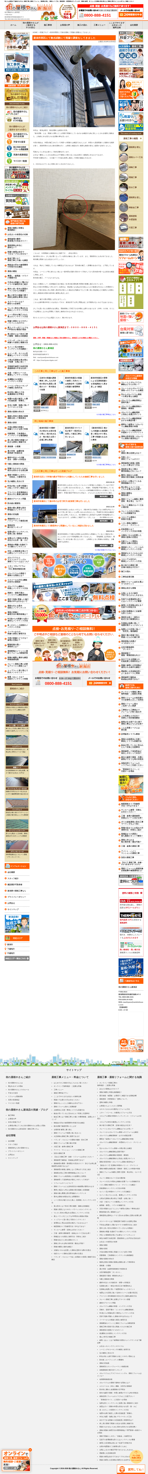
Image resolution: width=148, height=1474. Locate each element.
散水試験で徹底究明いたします (65, 1126)
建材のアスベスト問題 (17, 499)
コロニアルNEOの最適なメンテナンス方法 (131, 560)
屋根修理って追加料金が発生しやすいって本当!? (131, 752)
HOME (35, 32)
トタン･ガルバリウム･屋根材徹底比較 (17, 567)
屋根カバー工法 (136, 157)
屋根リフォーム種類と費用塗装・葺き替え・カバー (132, 500)
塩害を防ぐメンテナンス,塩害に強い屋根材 (18, 533)
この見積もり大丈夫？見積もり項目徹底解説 (130, 717)
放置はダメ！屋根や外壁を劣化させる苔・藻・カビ (118, 1406)
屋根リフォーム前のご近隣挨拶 (65, 1107)
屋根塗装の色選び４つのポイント (128, 642)
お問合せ (11, 903)
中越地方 (11, 953)
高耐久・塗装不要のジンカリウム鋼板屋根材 (18, 594)
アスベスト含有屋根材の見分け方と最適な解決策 (18, 493)
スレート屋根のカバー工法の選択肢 (132, 506)
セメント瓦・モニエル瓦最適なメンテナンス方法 (18, 354)
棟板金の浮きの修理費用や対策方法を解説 (18, 266)
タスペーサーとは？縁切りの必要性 (16, 303)
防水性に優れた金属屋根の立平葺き (112, 1389)
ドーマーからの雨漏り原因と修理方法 (17, 633)
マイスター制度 (13, 1103)
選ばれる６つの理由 (15, 1086)
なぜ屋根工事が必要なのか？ (131, 452)
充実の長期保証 (13, 1100)
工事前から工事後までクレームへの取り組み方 (131, 711)
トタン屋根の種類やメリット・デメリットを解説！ (118, 1185)
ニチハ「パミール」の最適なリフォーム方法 (115, 1113)
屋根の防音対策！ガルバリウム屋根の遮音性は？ (132, 437)
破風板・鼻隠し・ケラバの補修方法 (112, 1205)
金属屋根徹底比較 (105, 1379)
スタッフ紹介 (13, 878)
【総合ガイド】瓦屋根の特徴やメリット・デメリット (118, 1165)
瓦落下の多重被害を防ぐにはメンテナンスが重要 (131, 600)
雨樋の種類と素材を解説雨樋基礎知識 (18, 658)
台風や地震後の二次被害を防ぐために (131, 612)
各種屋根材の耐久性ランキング (110, 1370)
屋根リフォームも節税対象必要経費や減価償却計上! (132, 869)
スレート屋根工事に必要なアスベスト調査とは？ (18, 665)
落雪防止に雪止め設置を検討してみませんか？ (71, 1223)
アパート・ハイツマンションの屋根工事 (130, 852)
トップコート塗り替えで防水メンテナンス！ (18, 671)
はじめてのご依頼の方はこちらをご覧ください (71, 1083)
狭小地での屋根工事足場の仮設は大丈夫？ (130, 566)
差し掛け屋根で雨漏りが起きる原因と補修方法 (116, 1423)
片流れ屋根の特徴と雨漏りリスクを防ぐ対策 (18, 428)
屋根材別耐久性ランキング (15, 526)
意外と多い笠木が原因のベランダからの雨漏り (18, 290)
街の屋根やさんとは (15, 1083)
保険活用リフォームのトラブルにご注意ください (132, 764)
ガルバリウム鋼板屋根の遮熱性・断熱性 (131, 407)
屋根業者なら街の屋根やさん (18, 1148)
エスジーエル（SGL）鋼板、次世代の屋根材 (115, 1386)
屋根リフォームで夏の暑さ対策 (65, 1143)
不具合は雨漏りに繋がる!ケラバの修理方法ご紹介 (18, 283)
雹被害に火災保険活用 (107, 1453)
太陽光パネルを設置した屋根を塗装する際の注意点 (72, 1250)
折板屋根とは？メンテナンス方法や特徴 (131, 530)
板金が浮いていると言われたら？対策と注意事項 (132, 746)
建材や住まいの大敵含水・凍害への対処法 (17, 458)
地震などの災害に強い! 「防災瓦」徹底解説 (130, 630)
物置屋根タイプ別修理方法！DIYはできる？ (130, 805)
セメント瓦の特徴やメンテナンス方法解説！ (18, 348)
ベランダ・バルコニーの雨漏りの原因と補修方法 (18, 341)
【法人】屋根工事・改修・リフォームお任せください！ (74, 1157)
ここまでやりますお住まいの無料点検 (117, 25)
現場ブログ (44, 32)
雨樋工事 (133, 177)
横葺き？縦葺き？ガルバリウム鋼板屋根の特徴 (132, 425)
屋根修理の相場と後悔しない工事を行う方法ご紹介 (72, 1169)
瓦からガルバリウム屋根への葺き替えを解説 (131, 395)
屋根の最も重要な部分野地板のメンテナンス (17, 509)
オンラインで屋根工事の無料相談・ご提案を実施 (131, 693)
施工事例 (48, 25)
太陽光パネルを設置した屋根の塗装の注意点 (131, 536)
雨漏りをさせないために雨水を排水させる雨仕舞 (18, 469)
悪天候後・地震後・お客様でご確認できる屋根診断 (118, 1096)
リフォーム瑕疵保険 (15, 1096)
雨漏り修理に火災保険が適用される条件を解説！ (131, 666)
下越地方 (11, 949)
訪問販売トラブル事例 (130, 734)
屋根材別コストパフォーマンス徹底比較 (18, 520)
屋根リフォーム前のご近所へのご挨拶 (129, 705)
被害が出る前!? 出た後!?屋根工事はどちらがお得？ (132, 723)
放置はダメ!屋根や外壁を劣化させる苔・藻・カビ (18, 539)
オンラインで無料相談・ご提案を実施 (67, 1086)
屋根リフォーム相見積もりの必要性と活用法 (70, 1176)
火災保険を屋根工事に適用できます (67, 1136)
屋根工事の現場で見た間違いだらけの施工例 (130, 636)
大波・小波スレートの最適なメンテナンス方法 (18, 374)
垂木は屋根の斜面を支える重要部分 (67, 1196)
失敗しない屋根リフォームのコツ (130, 458)
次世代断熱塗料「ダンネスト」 (127, 648)
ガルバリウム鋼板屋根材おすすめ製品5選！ (131, 419)
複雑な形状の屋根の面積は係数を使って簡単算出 (117, 1262)
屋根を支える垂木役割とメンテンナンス (17, 607)
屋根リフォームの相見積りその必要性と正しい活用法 (132, 699)
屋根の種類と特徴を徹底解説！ (16, 229)
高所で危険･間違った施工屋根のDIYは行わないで (18, 600)
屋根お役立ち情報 (128, 588)
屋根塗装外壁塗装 (133, 218)
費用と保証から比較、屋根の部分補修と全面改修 (132, 476)
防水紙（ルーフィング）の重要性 (111, 1360)
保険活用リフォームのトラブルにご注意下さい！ (117, 1396)
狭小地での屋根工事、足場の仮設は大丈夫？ (115, 1125)
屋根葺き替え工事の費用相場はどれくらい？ (131, 470)
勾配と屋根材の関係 (16, 464)
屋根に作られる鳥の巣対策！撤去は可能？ (69, 1243)
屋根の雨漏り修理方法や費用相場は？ (18, 613)
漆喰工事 (133, 167)
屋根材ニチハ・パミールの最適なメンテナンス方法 (132, 548)
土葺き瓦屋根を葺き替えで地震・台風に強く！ (18, 361)
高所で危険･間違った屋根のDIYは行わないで (115, 1316)
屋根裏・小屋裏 (14, 446)
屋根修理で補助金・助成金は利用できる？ (130, 678)
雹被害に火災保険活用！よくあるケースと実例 (131, 672)
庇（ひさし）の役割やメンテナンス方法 (18, 626)
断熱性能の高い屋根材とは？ (14, 645)
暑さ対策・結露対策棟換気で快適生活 (113, 1269)
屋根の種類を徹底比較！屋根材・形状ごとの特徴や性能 (119, 1169)
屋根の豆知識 (13, 514)
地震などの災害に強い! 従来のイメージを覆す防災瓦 (118, 1293)
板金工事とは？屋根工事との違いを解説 (18, 259)
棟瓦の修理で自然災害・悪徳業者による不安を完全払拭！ (120, 1238)
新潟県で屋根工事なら (17, 891)
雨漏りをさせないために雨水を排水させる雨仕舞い (118, 1427)
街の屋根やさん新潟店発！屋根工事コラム (23, 1129)
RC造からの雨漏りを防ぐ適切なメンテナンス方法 (18, 620)
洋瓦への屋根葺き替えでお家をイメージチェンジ (18, 552)
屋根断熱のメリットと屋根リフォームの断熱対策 (18, 652)
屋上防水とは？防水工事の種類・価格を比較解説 (18, 335)
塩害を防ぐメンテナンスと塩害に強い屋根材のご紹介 (118, 1403)
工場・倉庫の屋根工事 (130, 846)
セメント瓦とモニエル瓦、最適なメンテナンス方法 (118, 1195)
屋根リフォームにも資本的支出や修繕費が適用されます (74, 1186)
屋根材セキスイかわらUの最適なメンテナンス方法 (132, 554)
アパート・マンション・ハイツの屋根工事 (69, 1150)
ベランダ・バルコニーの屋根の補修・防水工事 (71, 1140)
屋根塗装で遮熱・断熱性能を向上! (130, 654)
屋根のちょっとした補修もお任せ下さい (68, 1103)
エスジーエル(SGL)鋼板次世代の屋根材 (17, 581)
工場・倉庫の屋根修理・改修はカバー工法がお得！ (132, 817)
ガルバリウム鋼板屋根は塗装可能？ (131, 401)
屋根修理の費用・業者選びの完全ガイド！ (18, 240)
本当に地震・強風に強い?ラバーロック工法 (18, 406)
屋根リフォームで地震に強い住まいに (67, 1133)
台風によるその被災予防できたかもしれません (132, 594)
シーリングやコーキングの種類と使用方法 (18, 387)
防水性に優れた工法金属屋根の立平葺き (16, 393)
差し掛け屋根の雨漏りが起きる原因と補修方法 (18, 441)
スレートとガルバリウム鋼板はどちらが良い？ (131, 383)
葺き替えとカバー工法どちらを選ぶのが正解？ (131, 488)
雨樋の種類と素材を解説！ (63, 1247)
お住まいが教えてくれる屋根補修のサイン (131, 482)
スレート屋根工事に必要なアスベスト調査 (114, 1299)
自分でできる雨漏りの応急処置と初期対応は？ (131, 660)
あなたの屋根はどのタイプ (109, 1089)
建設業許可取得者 (15, 885)
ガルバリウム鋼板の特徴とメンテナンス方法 (18, 587)
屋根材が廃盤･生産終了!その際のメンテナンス (18, 546)
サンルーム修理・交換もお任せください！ (131, 811)
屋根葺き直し (135, 197)
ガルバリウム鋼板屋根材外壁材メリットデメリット (132, 431)
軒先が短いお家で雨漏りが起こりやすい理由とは (18, 487)
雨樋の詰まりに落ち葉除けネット (66, 1240)
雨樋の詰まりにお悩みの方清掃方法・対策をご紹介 (132, 829)
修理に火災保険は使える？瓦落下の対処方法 (132, 606)
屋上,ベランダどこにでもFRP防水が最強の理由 (18, 328)
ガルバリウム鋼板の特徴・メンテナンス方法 (115, 1306)
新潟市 (10, 944)
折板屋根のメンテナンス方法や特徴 (112, 1188)
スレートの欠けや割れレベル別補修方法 (130, 512)
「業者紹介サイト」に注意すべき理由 (130, 770)
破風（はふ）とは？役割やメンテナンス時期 (18, 678)
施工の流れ (82, 25)
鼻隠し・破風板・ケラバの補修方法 (18, 277)
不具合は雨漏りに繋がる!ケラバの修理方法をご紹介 (118, 1225)
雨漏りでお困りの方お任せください (67, 1100)
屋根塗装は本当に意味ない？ (15, 246)
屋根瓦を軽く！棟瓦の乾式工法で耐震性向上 (130, 618)
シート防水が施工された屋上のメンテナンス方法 (18, 316)
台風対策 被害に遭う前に (63, 1130)
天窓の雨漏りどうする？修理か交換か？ (18, 639)
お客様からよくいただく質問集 (110, 1106)
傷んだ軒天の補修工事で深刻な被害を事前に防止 (18, 296)
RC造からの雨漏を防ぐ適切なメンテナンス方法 (116, 1313)
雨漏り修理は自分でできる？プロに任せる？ (18, 253)
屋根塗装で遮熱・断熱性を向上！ (111, 1276)
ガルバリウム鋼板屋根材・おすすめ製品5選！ (116, 1135)
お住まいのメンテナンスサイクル (111, 1346)
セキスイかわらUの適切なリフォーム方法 (114, 1109)
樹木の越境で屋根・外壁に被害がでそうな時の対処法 (132, 758)
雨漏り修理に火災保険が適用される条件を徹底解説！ (118, 1460)
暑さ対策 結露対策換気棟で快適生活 (16, 452)
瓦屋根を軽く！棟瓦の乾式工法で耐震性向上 (115, 1286)
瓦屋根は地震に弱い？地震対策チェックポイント (132, 624)
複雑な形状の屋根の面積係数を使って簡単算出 (18, 417)
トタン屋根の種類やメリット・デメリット (130, 524)
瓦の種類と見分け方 (16, 481)
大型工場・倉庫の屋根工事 (63, 1146)
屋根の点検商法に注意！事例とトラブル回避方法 (131, 740)
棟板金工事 (134, 207)
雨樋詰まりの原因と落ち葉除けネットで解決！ (132, 835)
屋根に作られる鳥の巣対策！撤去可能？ (131, 841)
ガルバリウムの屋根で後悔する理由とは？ (17, 574)
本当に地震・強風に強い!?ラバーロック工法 (115, 1417)
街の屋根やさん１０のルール (18, 1090)
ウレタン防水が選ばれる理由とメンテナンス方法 (18, 309)
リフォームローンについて (63, 1183)
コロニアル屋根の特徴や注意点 (128, 518)
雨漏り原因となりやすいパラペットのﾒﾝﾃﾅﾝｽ (18, 322)
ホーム (13, 25)
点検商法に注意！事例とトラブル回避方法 (69, 1110)
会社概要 (134, 25)
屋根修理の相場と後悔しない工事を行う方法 (130, 464)
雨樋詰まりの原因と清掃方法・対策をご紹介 (70, 1236)
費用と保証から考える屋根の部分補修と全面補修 (71, 1190)
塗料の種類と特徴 (130, 893)
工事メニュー (99, 25)
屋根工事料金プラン (61, 1093)
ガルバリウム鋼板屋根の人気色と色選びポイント (117, 1158)
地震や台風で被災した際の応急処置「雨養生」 (18, 400)
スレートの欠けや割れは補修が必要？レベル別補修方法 (119, 1181)
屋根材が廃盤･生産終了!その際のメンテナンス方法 (117, 1231)
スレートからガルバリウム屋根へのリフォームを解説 (132, 389)
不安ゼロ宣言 (13, 1093)
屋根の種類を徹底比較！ (126, 494)
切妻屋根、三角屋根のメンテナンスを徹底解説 (18, 434)
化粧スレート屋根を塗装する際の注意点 (129, 542)
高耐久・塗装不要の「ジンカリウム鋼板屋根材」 (117, 1310)
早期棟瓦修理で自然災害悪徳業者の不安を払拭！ (18, 367)
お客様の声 (65, 25)
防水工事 (133, 187)
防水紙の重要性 (14, 503)
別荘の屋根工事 (127, 857)
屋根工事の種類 (130, 138)
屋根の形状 (12, 423)
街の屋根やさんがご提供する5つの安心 (31, 25)
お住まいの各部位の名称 (18, 234)
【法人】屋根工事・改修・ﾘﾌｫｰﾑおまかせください (132, 863)
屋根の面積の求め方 (16, 412)
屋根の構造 (12, 271)
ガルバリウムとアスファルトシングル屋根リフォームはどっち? (18, 559)
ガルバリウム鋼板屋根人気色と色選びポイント (131, 413)
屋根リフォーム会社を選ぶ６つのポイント (132, 583)
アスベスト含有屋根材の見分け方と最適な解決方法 (118, 1296)
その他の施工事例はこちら (106, 414)
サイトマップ (13, 909)
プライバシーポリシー (17, 897)
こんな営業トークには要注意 (130, 729)
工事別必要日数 (127, 577)
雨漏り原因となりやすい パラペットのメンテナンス (72, 1209)
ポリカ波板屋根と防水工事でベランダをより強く (132, 823)
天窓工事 (133, 227)
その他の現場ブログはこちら (105, 550)
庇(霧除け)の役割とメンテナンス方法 (15, 380)
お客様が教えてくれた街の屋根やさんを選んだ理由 (26, 1125)
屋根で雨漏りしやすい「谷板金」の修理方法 (17, 476)
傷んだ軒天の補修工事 (107, 1337)
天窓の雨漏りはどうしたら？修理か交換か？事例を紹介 (119, 1209)
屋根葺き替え (135, 147)
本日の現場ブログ (14, 1122)
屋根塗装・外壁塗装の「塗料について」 (114, 1099)
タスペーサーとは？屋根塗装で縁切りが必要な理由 (118, 1221)
